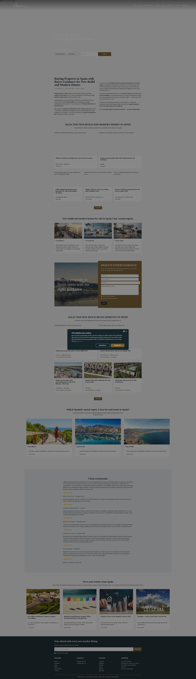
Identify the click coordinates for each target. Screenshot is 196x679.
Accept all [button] (117, 345)
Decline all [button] (102, 345)
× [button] (126, 331)
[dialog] (98, 339)
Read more (79, 341)
